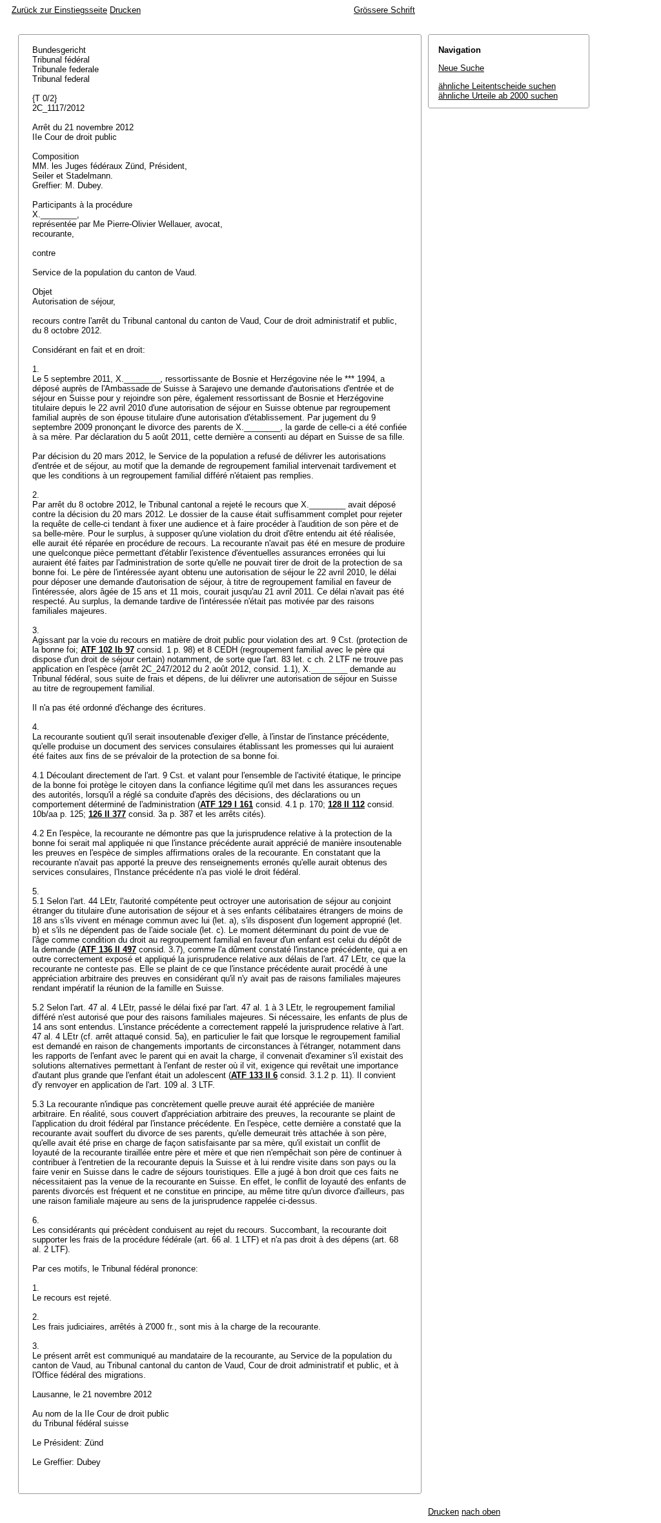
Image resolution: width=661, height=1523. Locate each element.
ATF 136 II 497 (108, 949)
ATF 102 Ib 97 (107, 649)
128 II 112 (346, 804)
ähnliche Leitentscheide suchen (497, 86)
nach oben (481, 1512)
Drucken (125, 10)
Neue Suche (461, 68)
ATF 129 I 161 (226, 804)
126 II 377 (107, 814)
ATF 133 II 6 (254, 1075)
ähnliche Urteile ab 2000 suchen (498, 96)
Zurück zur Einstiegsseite (59, 10)
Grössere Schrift (384, 10)
